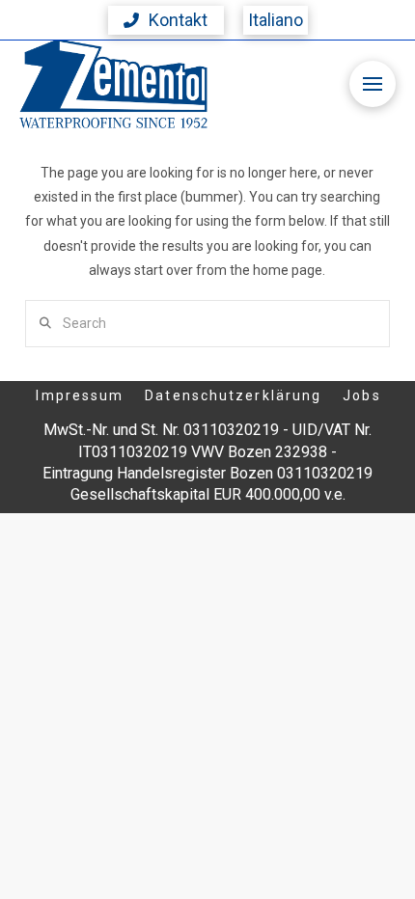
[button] (166, 20)
